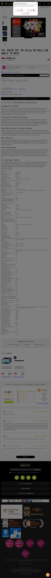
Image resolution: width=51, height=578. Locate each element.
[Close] (36, 3)
